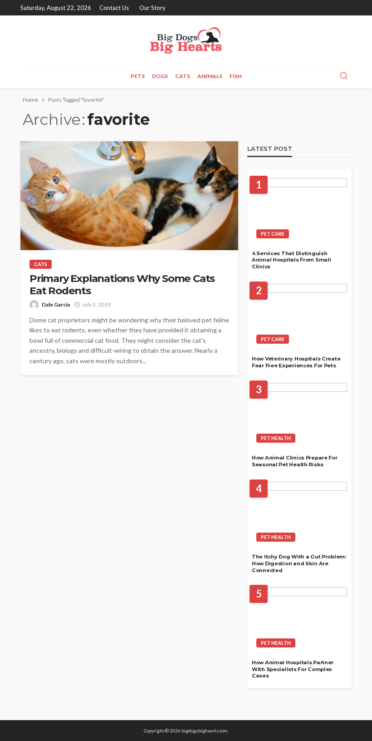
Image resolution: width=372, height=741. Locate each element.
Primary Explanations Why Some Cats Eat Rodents (122, 284)
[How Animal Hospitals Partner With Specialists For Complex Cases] (299, 619)
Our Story (152, 7)
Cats (182, 76)
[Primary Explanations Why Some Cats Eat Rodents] (129, 195)
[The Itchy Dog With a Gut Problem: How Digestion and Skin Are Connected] (299, 514)
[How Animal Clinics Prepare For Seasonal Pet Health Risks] (299, 415)
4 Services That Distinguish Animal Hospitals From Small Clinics (291, 260)
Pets (138, 76)
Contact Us (114, 7)
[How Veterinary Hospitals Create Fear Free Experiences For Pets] (299, 316)
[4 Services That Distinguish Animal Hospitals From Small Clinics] (299, 210)
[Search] (344, 76)
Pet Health (276, 438)
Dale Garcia (56, 304)
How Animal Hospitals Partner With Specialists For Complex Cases (292, 669)
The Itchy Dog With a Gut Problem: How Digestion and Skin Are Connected (299, 563)
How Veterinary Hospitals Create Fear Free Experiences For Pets (296, 362)
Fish (236, 76)
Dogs (160, 76)
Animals (209, 76)
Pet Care (272, 234)
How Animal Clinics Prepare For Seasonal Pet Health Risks (295, 461)
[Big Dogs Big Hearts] (186, 40)
